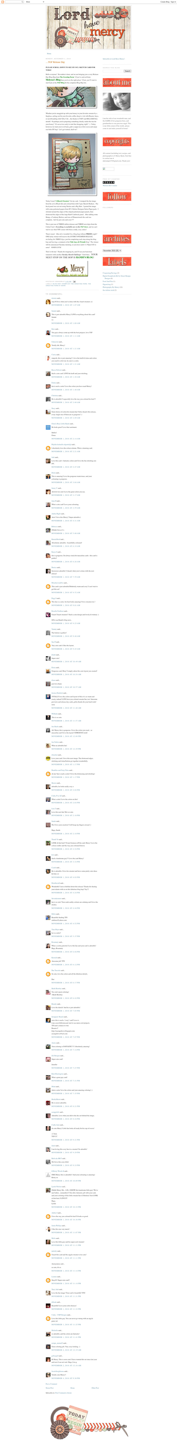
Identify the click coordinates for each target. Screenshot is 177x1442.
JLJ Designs (56, 1055)
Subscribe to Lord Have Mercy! (114, 59)
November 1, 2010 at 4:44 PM (66, 908)
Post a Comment (51, 1384)
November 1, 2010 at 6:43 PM (66, 998)
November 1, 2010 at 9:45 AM (66, 649)
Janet (54, 1145)
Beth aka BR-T (57, 1158)
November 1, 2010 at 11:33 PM (66, 1309)
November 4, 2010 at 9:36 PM (66, 1378)
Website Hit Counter (110, 185)
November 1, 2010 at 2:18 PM (66, 833)
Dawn (54, 473)
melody (54, 1251)
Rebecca (55, 526)
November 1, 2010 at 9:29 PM (66, 1152)
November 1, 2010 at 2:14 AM (66, 438)
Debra (54, 914)
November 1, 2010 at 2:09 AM (66, 418)
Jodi (53, 457)
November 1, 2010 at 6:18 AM (66, 546)
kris (53, 855)
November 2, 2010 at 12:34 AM (66, 1365)
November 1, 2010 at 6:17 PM (66, 982)
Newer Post (50, 1388)
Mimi (53, 1086)
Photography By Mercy (111, 287)
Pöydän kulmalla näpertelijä (61, 444)
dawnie (54, 298)
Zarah (54, 655)
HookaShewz (56, 1099)
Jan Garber (55, 742)
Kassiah (54, 957)
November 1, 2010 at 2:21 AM (66, 451)
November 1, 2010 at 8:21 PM (66, 1106)
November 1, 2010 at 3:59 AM (66, 508)
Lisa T (54, 808)
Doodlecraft (56, 883)
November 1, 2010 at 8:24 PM (66, 1119)
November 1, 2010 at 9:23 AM (66, 623)
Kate (53, 329)
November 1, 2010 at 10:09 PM (66, 1181)
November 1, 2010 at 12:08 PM (66, 736)
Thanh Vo (55, 839)
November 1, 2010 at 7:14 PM (66, 1050)
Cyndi (54, 867)
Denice (54, 567)
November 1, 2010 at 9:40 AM (66, 636)
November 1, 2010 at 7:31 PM (66, 1080)
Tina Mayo (55, 929)
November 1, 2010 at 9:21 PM (66, 1140)
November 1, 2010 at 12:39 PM (66, 749)
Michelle (55, 1330)
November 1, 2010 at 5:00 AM (66, 533)
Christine (55, 395)
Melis (54, 1238)
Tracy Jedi (55, 1289)
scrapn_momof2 (57, 1343)
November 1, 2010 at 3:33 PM (66, 862)
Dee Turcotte (56, 970)
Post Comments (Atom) (63, 1393)
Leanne (54, 1276)
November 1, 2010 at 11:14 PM (66, 1271)
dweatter (55, 755)
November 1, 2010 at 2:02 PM (66, 790)
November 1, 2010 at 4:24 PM (66, 892)
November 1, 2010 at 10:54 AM (66, 674)
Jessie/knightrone (58, 1371)
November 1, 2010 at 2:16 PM (66, 815)
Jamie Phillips (56, 1225)
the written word (108, 290)
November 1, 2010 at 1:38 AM (66, 377)
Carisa (54, 354)
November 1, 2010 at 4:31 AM (66, 520)
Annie (54, 1043)
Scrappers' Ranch (57, 1017)
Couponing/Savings (110, 273)
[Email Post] (74, 281)
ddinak (54, 1302)
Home (49, 53)
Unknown (55, 342)
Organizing (107, 284)
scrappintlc (55, 1112)
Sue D (54, 642)
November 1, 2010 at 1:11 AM (66, 336)
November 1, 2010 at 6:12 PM (66, 964)
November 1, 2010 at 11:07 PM (66, 1232)
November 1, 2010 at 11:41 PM (66, 1337)
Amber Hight (56, 513)
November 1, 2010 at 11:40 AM (66, 708)
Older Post (95, 1388)
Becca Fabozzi (57, 370)
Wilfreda (55, 714)
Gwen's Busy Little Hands (61, 423)
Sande (54, 821)
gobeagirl (55, 1356)
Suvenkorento (56, 898)
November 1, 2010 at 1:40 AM (66, 389)
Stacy (53, 408)
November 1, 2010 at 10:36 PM (66, 1219)
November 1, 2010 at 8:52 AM (66, 592)
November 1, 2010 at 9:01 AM (66, 605)
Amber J (54, 1213)
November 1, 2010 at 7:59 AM (66, 577)
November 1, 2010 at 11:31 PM (66, 1296)
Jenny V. (55, 488)
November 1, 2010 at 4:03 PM (66, 877)
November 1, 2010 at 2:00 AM (66, 402)
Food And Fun (108, 281)
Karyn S (54, 552)
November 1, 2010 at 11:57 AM (66, 721)
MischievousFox (57, 583)
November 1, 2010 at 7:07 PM (66, 1037)
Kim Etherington (57, 1074)
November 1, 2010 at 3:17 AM (66, 495)
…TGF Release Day (55, 62)
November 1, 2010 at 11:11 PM (66, 1245)
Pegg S (54, 598)
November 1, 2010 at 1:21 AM (66, 348)
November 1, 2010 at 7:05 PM (66, 1011)
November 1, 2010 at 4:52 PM (66, 923)
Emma (54, 383)
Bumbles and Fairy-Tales (60, 770)
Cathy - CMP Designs (59, 1315)
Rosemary (55, 942)
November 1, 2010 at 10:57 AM (66, 687)
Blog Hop (57, 284)
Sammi (54, 311)
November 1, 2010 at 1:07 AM (66, 305)
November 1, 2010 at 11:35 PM (66, 1324)
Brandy (54, 1004)
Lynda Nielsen (57, 1186)
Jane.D (54, 501)
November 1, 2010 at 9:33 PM (66, 1165)
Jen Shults (55, 726)
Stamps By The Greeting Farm (74, 284)
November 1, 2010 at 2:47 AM (66, 467)
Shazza (54, 783)
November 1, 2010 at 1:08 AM (66, 323)
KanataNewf (56, 539)
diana (53, 680)
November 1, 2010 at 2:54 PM (66, 849)
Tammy (54, 629)
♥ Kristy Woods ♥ (58, 1171)
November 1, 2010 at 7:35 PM (66, 1093)
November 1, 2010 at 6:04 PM (66, 952)
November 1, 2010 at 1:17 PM (66, 764)
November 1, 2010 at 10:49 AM (66, 661)
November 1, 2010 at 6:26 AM (66, 561)
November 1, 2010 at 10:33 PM (66, 1207)
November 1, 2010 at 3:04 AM (66, 482)
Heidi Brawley (57, 988)
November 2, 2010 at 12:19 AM (66, 1350)
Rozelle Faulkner (58, 611)
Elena (54, 667)
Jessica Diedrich (57, 693)
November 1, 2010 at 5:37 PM (66, 936)
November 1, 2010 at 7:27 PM (66, 1068)
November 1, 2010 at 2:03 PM (66, 802)
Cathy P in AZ (57, 796)
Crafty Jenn (56, 1125)
